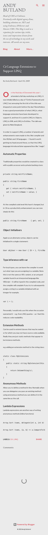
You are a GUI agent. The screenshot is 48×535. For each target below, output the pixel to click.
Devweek (28, 92)
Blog (5, 49)
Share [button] (39, 439)
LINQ (16, 439)
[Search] (37, 4)
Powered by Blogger (26, 524)
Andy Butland (14, 7)
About (17, 49)
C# (11, 439)
